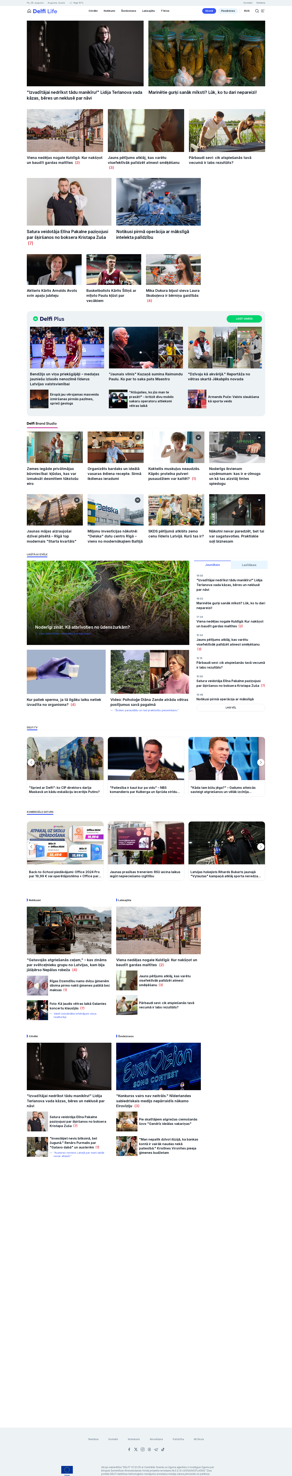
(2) (76, 162)
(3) (111, 167)
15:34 (199, 635)
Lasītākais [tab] (249, 565)
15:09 (199, 676)
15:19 (199, 658)
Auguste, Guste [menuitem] (56, 2)
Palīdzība (178, 1439)
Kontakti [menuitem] (248, 2)
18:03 (199, 598)
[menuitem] (209, 11)
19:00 (199, 575)
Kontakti (113, 1439)
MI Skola (199, 1439)
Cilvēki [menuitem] (93, 10)
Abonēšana (156, 1439)
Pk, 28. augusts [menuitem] (35, 2)
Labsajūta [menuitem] (148, 10)
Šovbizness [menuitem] (128, 10)
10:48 (199, 694)
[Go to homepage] (29, 10)
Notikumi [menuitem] (109, 10)
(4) (149, 301)
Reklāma (93, 1439)
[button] (262, 11)
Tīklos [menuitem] (165, 10)
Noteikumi (134, 1439)
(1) (193, 479)
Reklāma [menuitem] (260, 2)
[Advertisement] (146, 1226)
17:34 (199, 616)
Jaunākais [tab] (212, 564)
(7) (30, 243)
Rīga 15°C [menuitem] (78, 2)
